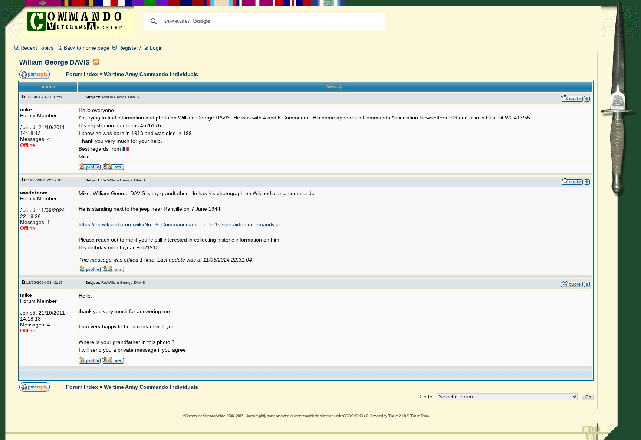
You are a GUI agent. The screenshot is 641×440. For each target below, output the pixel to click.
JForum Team (419, 416)
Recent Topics (36, 48)
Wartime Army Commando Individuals (151, 74)
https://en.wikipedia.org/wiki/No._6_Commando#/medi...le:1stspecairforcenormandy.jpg (181, 224)
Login (155, 48)
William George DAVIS (55, 62)
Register (127, 48)
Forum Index (82, 74)
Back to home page (86, 48)
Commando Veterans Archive (205, 416)
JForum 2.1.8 (397, 416)
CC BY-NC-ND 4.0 (355, 416)
